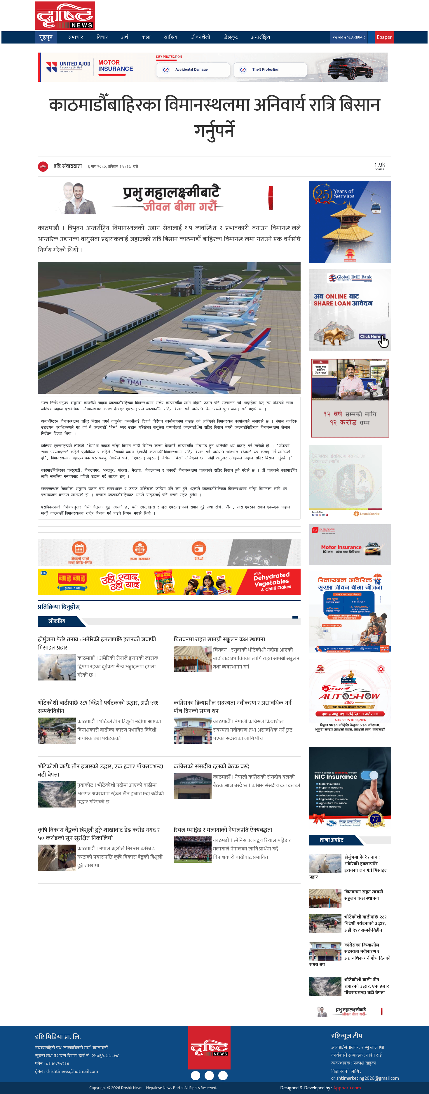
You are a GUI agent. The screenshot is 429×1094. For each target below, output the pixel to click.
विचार (102, 37)
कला (146, 37)
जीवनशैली (200, 37)
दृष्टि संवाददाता (68, 166)
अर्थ (124, 37)
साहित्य (170, 37)
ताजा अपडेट (331, 840)
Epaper (384, 37)
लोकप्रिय (56, 621)
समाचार (75, 37)
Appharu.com (347, 1088)
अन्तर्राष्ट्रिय (260, 37)
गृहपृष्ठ (46, 37)
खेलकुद (231, 37)
